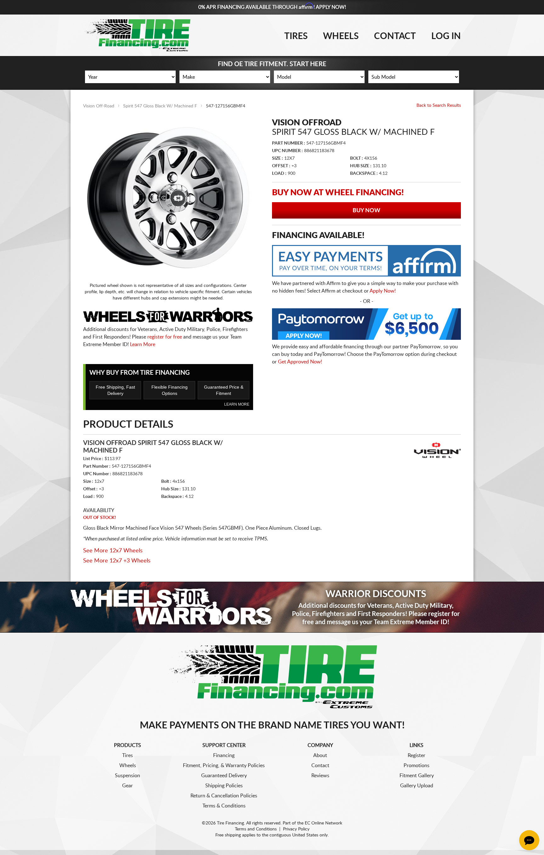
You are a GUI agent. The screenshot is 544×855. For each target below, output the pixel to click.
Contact (395, 36)
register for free (164, 336)
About (320, 755)
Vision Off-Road (98, 106)
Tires (296, 36)
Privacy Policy (296, 829)
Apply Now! (383, 291)
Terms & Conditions (224, 805)
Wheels (341, 36)
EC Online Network (323, 823)
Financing (224, 755)
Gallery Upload (416, 785)
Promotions (416, 765)
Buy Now (366, 211)
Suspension (127, 775)
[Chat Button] (529, 840)
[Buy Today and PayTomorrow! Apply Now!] (366, 325)
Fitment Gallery (417, 775)
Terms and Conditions (256, 829)
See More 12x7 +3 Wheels (116, 561)
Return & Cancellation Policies (223, 795)
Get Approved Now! (300, 361)
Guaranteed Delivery (224, 775)
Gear (127, 785)
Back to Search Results (438, 105)
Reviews (320, 775)
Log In (446, 36)
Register (416, 755)
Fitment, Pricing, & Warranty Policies (224, 765)
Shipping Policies (224, 785)
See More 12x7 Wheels (113, 551)
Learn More (142, 344)
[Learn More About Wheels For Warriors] (272, 607)
